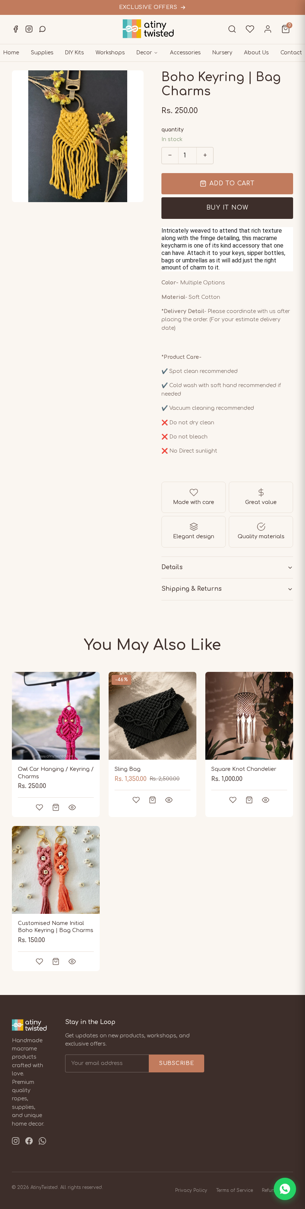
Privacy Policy (191, 1190)
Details (172, 567)
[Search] (232, 29)
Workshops (110, 52)
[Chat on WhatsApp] (285, 1189)
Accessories (185, 52)
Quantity (172, 130)
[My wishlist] (250, 29)
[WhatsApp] (42, 29)
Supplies (42, 52)
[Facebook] (15, 29)
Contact (291, 52)
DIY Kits (74, 52)
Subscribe (176, 1063)
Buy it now (227, 207)
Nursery (222, 52)
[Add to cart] (55, 807)
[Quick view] (72, 807)
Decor (144, 52)
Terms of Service (234, 1190)
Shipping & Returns (191, 589)
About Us (256, 52)
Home (11, 52)
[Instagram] (29, 29)
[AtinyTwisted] (152, 28)
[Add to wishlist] (39, 807)
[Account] (267, 29)
